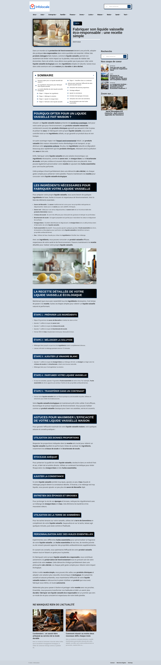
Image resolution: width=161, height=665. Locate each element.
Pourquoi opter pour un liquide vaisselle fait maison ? (50, 81)
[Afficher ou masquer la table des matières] (73, 75)
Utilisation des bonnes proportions (79, 87)
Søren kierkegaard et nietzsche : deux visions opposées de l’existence (114, 113)
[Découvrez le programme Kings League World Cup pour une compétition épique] (105, 77)
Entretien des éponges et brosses (79, 96)
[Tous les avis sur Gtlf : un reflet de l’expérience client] (105, 68)
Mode (35, 629)
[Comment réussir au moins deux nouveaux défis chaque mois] (81, 620)
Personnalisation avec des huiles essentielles (79, 102)
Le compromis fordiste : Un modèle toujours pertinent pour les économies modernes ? (118, 86)
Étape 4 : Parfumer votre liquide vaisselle (50, 101)
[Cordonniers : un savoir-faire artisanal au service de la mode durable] (48, 620)
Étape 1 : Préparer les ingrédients (48, 93)
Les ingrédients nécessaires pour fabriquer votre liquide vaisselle (50, 85)
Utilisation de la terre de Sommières (80, 98)
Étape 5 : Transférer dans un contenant (81, 80)
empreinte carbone (51, 146)
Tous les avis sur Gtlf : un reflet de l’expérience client (118, 69)
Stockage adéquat (75, 90)
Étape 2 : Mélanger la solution (47, 96)
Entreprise (112, 65)
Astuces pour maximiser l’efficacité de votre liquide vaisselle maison (80, 84)
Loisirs (69, 629)
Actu (77, 23)
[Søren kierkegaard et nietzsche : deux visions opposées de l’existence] (114, 103)
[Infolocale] (40, 6)
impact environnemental (66, 141)
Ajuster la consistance (76, 93)
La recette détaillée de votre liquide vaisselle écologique (50, 89)
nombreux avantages (79, 123)
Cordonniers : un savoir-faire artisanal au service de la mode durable (46, 635)
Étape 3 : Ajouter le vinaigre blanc (48, 99)
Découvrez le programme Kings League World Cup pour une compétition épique (118, 77)
